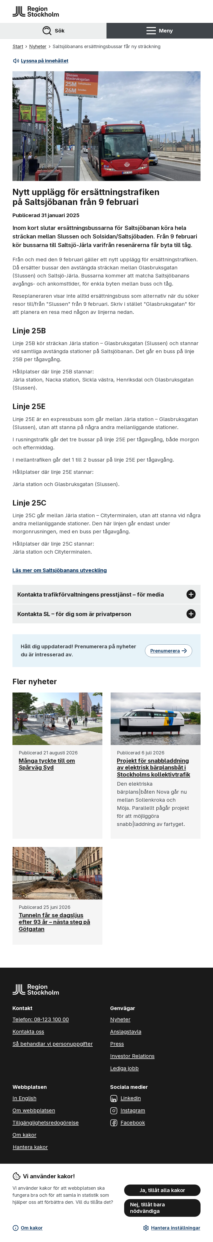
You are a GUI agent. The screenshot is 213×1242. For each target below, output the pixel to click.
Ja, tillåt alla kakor (162, 1190)
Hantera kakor (30, 1147)
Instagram (133, 1110)
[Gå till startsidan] (35, 11)
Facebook (133, 1123)
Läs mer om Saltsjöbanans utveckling (59, 570)
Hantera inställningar (175, 1228)
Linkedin (131, 1098)
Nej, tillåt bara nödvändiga (147, 1207)
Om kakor (32, 1228)
